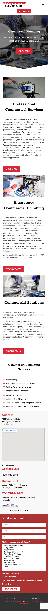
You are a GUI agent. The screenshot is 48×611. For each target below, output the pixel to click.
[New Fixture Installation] (23, 565)
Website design (18, 601)
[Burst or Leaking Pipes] (23, 558)
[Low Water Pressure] (23, 556)
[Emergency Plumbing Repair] (23, 546)
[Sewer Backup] (23, 560)
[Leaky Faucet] (23, 548)
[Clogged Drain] (23, 550)
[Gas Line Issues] (23, 563)
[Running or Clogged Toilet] (23, 552)
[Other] (23, 567)
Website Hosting (32, 601)
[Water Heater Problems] (23, 554)
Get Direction (8, 465)
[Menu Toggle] (43, 4)
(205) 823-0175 (10, 475)
